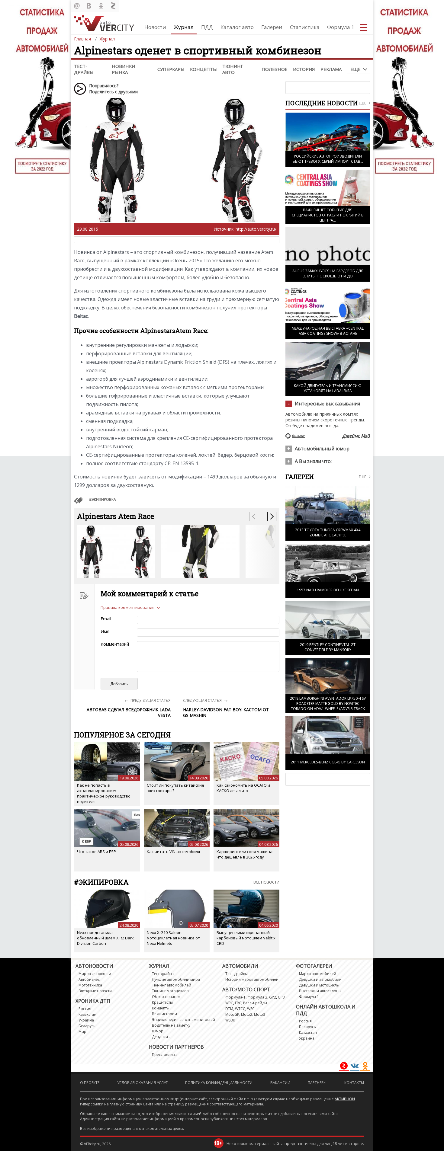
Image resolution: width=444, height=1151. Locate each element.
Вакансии (280, 1082)
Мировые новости (95, 973)
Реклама (331, 69)
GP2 (272, 997)
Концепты (203, 69)
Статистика (305, 27)
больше (298, 435)
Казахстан (87, 1014)
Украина (86, 1020)
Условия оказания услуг (142, 1082)
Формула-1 (235, 997)
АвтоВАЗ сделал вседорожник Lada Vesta (129, 712)
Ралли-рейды (255, 1003)
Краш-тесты (162, 1002)
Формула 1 (340, 27)
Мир (82, 1031)
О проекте (89, 1082)
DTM (229, 1008)
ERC (238, 1003)
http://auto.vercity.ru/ (256, 229)
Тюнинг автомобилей (171, 985)
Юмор (157, 1031)
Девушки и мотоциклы (319, 985)
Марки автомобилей (317, 973)
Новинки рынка (123, 69)
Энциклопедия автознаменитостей (183, 1019)
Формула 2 (257, 997)
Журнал (184, 27)
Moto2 (246, 1014)
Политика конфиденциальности (219, 1082)
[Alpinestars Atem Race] (116, 551)
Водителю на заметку (171, 1025)
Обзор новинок (166, 996)
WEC (251, 1008)
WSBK (230, 1020)
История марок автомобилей (251, 979)
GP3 (281, 997)
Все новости (266, 882)
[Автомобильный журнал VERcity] (104, 23)
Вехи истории (164, 1013)
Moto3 (259, 1014)
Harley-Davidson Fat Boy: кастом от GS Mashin (226, 712)
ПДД (207, 27)
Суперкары (171, 69)
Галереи (271, 27)
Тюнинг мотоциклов (170, 990)
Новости (155, 27)
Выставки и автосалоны (320, 990)
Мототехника (90, 985)
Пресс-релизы (164, 1054)
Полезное (275, 69)
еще (362, 476)
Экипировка (104, 499)
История (304, 69)
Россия (85, 1008)
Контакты (354, 1082)
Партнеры (317, 1082)
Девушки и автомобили (320, 979)
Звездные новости (95, 990)
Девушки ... (162, 1036)
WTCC (240, 1008)
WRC (229, 1003)
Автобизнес (89, 979)
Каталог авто (237, 27)
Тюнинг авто (232, 69)
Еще (355, 69)
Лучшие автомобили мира (176, 979)
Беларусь (87, 1025)
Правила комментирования (127, 607)
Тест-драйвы (84, 69)
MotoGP (232, 1014)
